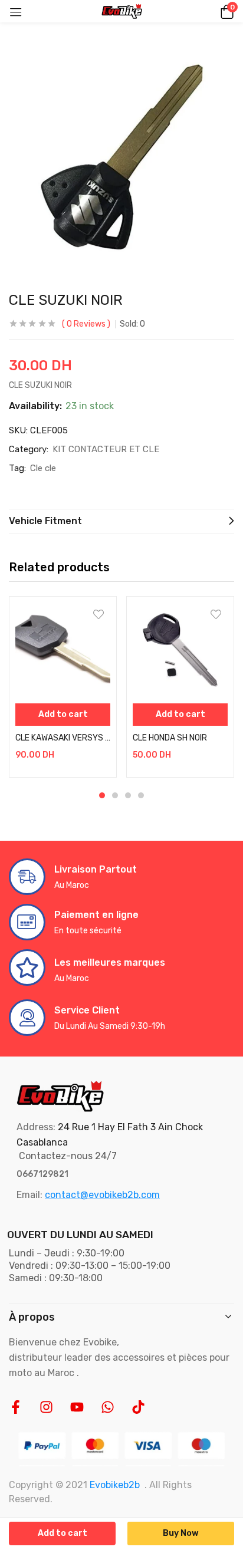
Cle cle (43, 468)
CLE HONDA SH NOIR (170, 738)
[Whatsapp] (107, 1407)
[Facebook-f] (15, 1407)
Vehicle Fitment (45, 520)
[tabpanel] (62, 687)
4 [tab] (141, 795)
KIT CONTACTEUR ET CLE (105, 449)
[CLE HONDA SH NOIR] (180, 650)
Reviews (86, 324)
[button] (225, 11)
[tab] (121, 521)
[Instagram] (46, 1407)
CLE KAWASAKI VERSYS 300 (62, 738)
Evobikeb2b (115, 1484)
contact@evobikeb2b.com (102, 1194)
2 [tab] (115, 795)
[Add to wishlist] (98, 614)
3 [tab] (128, 795)
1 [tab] (102, 795)
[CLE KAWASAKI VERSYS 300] (62, 650)
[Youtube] (77, 1407)
